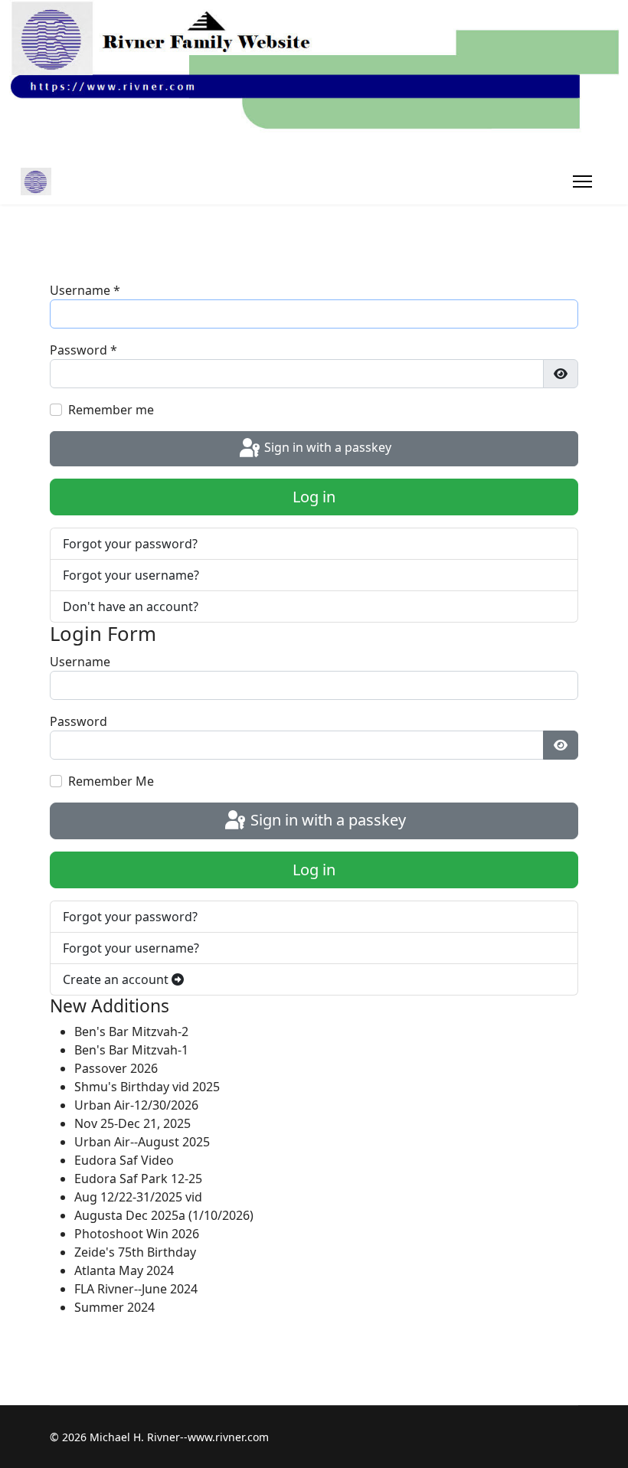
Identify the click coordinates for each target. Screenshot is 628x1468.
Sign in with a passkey (326, 447)
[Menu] (582, 181)
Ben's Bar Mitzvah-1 (131, 1049)
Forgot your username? (131, 575)
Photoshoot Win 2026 (136, 1233)
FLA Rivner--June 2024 (136, 1288)
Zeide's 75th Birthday (135, 1252)
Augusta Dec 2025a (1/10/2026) (163, 1215)
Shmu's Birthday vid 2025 (147, 1086)
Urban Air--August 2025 (142, 1141)
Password (83, 350)
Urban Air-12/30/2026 (136, 1105)
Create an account (117, 979)
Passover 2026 (116, 1068)
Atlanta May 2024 (124, 1270)
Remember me (111, 409)
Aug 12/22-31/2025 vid (138, 1196)
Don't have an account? (130, 606)
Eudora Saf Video (124, 1160)
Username (85, 290)
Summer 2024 (114, 1307)
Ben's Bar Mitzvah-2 (131, 1031)
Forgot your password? (130, 543)
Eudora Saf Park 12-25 (138, 1178)
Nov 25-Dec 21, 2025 (132, 1123)
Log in (314, 496)
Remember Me (111, 781)
